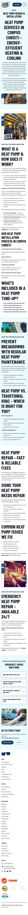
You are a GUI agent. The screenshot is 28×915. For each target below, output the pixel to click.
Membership (4, 796)
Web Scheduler (7, 742)
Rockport (3, 821)
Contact (18, 742)
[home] (5, 5)
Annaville (3, 809)
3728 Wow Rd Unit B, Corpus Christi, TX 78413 (9, 867)
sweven (7, 907)
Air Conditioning (5, 787)
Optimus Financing (6, 853)
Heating (3, 789)
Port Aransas (4, 816)
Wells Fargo (4, 846)
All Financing (4, 855)
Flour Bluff (4, 836)
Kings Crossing (5, 833)
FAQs (2, 772)
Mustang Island (5, 814)
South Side (4, 826)
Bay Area (3, 806)
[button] (24, 4)
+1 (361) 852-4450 (8, 863)
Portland (3, 823)
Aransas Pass (5, 819)
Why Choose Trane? (6, 764)
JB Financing (4, 851)
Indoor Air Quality (6, 792)
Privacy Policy (5, 777)
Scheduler (17, 4)
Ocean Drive (4, 811)
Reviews (3, 767)
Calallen (3, 831)
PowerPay (4, 848)
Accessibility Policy (6, 774)
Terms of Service (6, 779)
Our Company (5, 762)
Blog (2, 769)
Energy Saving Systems (7, 794)
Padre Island (4, 828)
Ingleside (3, 804)
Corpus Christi (5, 838)
